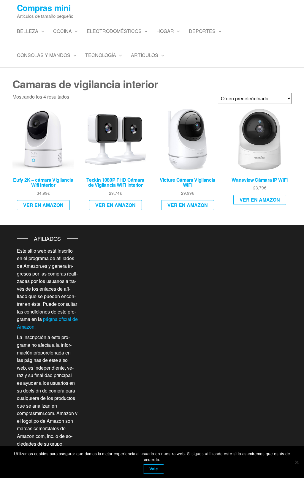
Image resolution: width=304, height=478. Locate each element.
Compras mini (44, 7)
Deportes (202, 31)
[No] (297, 462)
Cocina (62, 31)
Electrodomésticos (114, 31)
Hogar (165, 31)
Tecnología (100, 55)
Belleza (27, 31)
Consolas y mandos (43, 55)
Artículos (144, 55)
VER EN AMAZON (43, 205)
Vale (153, 468)
